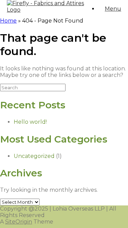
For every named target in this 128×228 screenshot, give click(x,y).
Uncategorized (34, 156)
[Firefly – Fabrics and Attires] (49, 9)
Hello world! (30, 122)
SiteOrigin (18, 221)
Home (8, 20)
